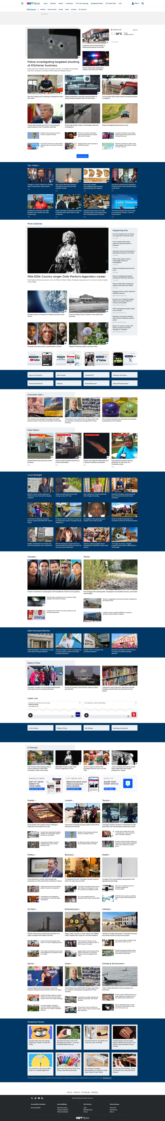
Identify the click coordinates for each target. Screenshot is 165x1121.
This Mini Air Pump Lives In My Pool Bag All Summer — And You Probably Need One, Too (68, 1042)
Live (120, 3)
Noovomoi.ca (113, 1109)
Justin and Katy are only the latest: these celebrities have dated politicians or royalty (123, 768)
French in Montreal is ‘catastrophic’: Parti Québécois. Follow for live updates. (54, 592)
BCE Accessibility (36, 1107)
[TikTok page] (35, 1098)
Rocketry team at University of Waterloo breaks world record (46, 315)
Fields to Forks (62, 728)
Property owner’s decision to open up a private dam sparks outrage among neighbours (68, 520)
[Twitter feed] (32, 1098)
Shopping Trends (97, 3)
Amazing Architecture (120, 728)
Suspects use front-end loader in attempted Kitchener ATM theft (93, 46)
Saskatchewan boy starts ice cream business (40, 461)
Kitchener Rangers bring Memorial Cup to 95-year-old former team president (123, 496)
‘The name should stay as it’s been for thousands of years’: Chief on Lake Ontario (123, 212)
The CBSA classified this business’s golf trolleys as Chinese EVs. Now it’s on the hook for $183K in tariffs (89, 888)
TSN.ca (86, 1111)
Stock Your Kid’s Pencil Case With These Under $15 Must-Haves (68, 1069)
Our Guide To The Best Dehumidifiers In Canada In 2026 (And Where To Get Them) (96, 1070)
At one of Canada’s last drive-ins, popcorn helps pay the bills (81, 688)
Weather (42, 9)
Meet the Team (52, 9)
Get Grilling (89, 728)
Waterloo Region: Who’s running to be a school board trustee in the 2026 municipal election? (68, 651)
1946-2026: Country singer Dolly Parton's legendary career (67, 276)
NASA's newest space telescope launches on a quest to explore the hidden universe (44, 934)
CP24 (85, 1107)
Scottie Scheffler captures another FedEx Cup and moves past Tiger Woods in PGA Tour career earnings (51, 997)
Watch (61, 3)
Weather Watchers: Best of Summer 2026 (83, 346)
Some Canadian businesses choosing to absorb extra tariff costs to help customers (68, 212)
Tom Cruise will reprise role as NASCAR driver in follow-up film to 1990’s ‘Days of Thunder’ (88, 942)
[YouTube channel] (39, 1098)
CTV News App (85, 1092)
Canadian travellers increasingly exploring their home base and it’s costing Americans (125, 134)
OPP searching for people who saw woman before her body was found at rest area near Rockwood (68, 545)
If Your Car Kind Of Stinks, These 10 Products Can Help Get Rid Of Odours (124, 1070)
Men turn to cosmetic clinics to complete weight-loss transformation (124, 887)
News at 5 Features (35, 375)
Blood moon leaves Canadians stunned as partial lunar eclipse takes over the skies (87, 134)
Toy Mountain (82, 9)
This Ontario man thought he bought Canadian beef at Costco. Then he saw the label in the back (44, 420)
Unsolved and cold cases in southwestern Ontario (45, 346)
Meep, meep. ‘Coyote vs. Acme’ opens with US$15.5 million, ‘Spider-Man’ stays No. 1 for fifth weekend (82, 934)
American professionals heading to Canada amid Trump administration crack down (124, 186)
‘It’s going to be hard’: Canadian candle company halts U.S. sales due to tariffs (82, 880)
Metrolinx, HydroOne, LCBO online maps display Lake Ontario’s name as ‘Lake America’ (125, 145)
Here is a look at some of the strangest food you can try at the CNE (95, 768)
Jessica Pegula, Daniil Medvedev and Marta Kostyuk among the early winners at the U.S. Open (44, 989)
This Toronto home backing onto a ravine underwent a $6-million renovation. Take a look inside (39, 768)
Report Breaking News (120, 383)
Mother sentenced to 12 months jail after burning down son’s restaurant (40, 544)
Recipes (59, 383)
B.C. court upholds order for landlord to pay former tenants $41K (88, 897)
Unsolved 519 (89, 375)
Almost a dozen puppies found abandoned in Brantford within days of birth (96, 545)
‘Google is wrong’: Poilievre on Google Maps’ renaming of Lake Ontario (40, 185)
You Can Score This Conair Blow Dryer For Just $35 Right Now (40, 1069)
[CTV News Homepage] (33, 3)
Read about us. (107, 1078)
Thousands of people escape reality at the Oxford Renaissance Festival (82, 825)
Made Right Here (91, 383)
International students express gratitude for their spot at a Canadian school (122, 462)
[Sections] (22, 3)
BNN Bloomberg (88, 1109)
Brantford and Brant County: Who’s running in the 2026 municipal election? (124, 651)
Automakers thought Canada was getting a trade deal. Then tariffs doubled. (88, 998)
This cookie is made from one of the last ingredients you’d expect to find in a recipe (51, 952)
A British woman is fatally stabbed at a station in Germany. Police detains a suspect (117, 613)
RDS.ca (112, 1111)
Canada (53, 3)
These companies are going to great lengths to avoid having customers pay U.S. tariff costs (81, 97)
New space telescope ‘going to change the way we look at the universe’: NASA (66, 186)
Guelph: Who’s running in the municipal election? (93, 650)
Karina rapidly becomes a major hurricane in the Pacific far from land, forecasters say (124, 1006)
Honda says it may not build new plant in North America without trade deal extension (89, 1008)
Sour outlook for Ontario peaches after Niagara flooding (95, 495)
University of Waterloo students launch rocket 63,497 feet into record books (40, 520)
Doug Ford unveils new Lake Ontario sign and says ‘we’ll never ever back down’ (52, 145)
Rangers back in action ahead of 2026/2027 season (88, 144)
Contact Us (77, 1092)
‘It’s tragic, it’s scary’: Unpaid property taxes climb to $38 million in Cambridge (124, 545)
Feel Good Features (36, 383)
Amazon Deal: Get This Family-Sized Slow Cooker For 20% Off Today (39, 1042)
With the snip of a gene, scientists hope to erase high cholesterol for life (125, 897)
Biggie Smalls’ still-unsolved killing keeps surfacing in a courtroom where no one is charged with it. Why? (88, 953)
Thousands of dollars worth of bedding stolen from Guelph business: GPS (50, 844)
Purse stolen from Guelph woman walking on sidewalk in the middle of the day (43, 825)
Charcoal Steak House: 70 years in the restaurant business (86, 315)
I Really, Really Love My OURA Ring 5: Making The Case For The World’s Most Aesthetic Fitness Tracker (124, 1043)
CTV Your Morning (82, 3)
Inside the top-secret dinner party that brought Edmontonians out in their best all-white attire (125, 952)
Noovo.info (113, 1107)
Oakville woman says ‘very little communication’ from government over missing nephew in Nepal (95, 212)
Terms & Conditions (62, 1109)
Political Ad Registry (62, 1111)
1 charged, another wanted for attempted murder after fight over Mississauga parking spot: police (119, 825)
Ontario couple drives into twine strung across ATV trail (66, 495)
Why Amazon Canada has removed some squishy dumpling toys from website (119, 420)
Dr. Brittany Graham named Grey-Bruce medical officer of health (88, 843)
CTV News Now (110, 3)
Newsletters (94, 1092)
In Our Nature (33, 728)
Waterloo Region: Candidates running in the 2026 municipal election (40, 650)
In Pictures (69, 3)
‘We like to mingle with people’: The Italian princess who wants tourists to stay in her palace (119, 934)
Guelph (61, 9)
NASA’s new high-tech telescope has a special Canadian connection (96, 461)
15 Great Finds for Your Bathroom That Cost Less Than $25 (96, 1041)
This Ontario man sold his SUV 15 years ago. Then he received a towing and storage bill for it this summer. (82, 421)
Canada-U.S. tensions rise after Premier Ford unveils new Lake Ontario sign (38, 212)
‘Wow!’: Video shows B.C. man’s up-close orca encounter (117, 989)
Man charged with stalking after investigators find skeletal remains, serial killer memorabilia (111, 592)
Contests (73, 9)
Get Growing (61, 375)
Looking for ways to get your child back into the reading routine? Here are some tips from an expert (118, 689)
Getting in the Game (120, 375)
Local (45, 3)
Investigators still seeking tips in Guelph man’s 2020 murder (94, 520)
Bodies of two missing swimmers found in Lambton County (88, 832)
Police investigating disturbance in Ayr (115, 125)
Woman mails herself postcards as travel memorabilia (67, 461)
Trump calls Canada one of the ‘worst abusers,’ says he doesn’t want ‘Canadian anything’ (44, 126)
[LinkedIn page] (42, 1098)
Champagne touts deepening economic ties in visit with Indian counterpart (50, 898)
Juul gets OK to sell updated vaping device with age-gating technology (118, 880)
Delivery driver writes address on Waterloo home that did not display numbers (40, 496)
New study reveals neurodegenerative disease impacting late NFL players (93, 186)
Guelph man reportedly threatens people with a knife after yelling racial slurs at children (51, 833)
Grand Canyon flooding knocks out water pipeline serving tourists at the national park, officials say (125, 996)
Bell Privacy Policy (62, 1107)
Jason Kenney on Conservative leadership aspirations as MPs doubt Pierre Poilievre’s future (45, 880)
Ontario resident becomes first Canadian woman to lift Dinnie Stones (124, 520)
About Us (69, 1092)
